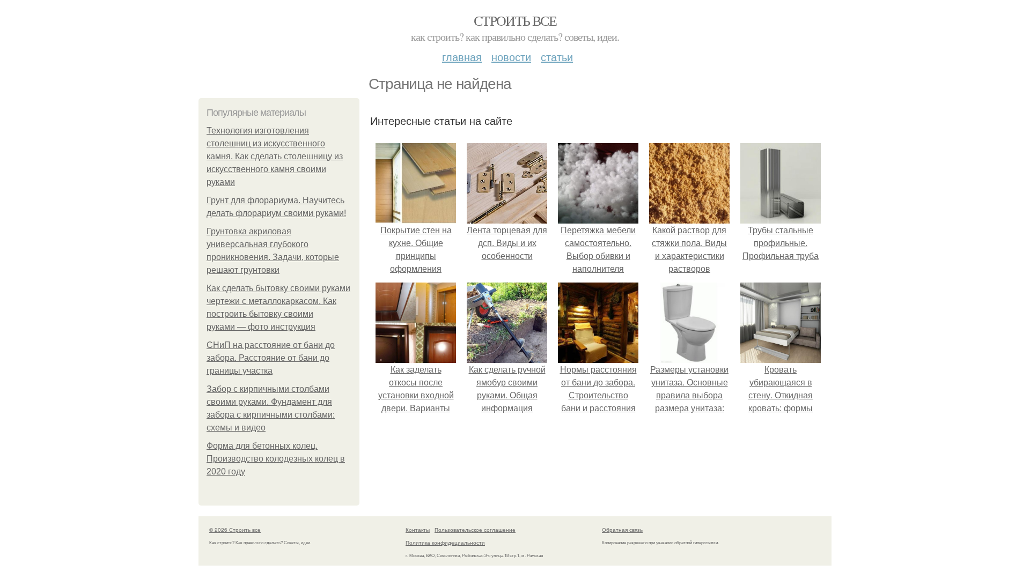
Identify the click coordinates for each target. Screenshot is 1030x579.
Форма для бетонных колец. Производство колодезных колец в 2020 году (276, 458)
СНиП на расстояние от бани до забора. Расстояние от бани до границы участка (271, 357)
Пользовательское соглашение (475, 529)
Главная (462, 56)
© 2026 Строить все (235, 529)
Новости (511, 56)
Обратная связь (622, 529)
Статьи (557, 56)
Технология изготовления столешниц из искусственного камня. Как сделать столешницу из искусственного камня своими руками (275, 156)
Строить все (515, 20)
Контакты (418, 529)
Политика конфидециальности (445, 542)
